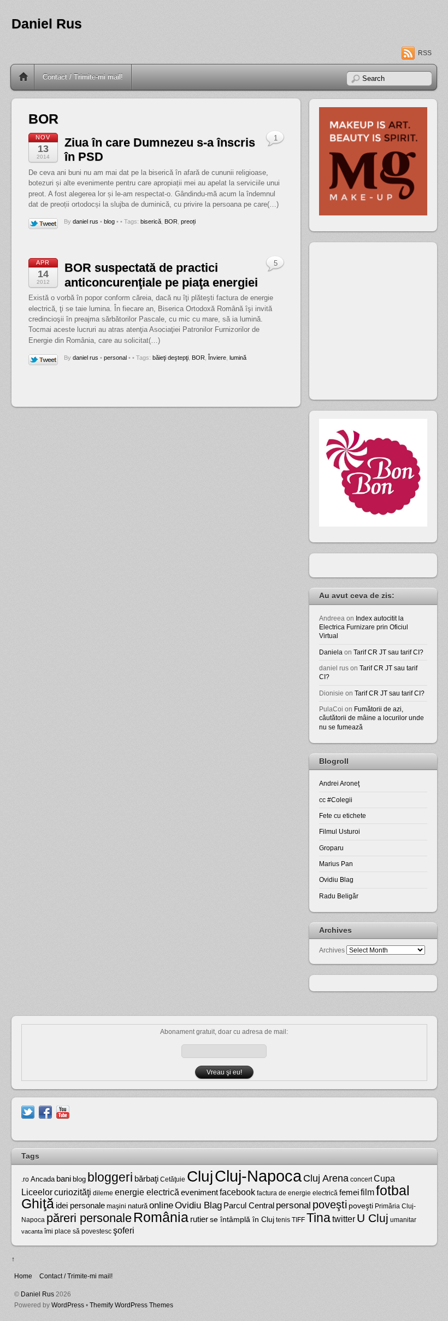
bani (63, 1178)
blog (109, 221)
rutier (199, 1219)
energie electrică (147, 1192)
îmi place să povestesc (77, 1231)
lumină (237, 357)
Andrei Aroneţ (339, 783)
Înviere (217, 357)
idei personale (80, 1205)
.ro (25, 1179)
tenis (283, 1220)
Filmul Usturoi (339, 831)
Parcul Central (248, 1205)
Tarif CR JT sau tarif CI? (388, 652)
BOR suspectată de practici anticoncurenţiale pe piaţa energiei (161, 275)
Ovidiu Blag (336, 879)
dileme (103, 1193)
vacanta (32, 1231)
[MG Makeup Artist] (373, 213)
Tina (318, 1218)
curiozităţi (72, 1192)
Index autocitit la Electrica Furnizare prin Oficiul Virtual (363, 627)
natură (138, 1206)
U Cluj (372, 1218)
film (367, 1192)
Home (23, 77)
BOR (171, 221)
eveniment (199, 1192)
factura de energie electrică (297, 1193)
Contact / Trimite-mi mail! (83, 77)
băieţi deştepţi (170, 357)
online (161, 1205)
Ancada (43, 1179)
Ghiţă (37, 1203)
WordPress (67, 1304)
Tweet (43, 224)
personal (115, 357)
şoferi (123, 1230)
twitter (343, 1219)
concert (361, 1179)
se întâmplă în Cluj (242, 1219)
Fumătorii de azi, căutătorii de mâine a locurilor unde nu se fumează (371, 717)
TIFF (298, 1220)
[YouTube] (62, 1111)
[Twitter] (27, 1111)
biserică (150, 221)
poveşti (330, 1205)
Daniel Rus (46, 23)
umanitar (403, 1220)
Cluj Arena (326, 1178)
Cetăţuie (172, 1179)
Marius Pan (336, 863)
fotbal (393, 1190)
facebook (237, 1192)
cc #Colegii (335, 799)
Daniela (331, 652)
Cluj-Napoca (258, 1176)
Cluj (200, 1176)
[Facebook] (45, 1111)
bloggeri (110, 1177)
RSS (425, 53)
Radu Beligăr (338, 895)
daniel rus (85, 221)
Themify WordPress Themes (131, 1304)
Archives (332, 950)
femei (349, 1192)
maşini (116, 1206)
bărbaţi (146, 1178)
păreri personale (89, 1218)
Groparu (331, 847)
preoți (188, 221)
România (160, 1217)
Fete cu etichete (342, 815)
